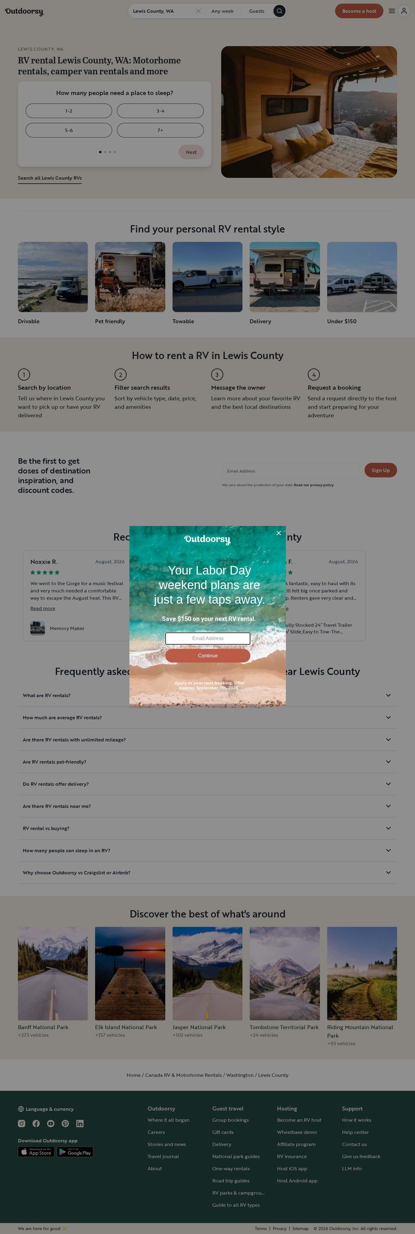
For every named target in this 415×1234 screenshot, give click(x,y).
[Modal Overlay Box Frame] (207, 617)
